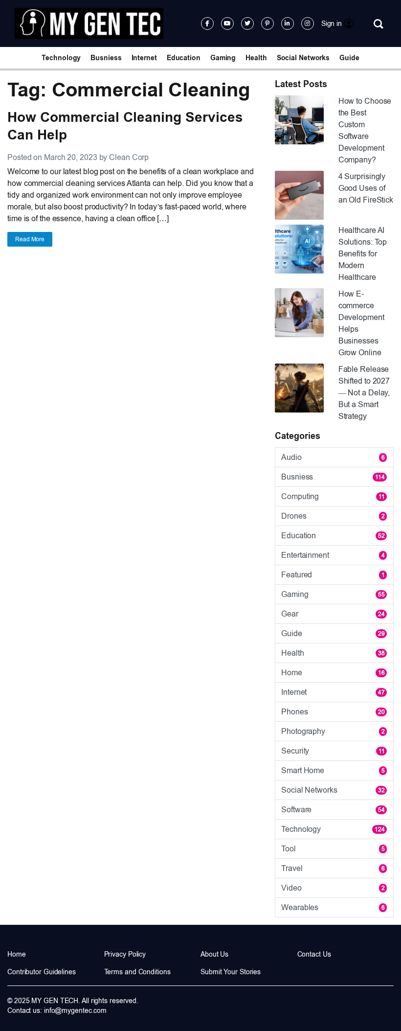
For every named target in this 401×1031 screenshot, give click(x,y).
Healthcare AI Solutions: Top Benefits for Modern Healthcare (362, 253)
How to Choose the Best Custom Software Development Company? (365, 130)
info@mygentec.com (75, 1010)
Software (333, 809)
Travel (333, 868)
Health (256, 58)
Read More (30, 239)
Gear (333, 614)
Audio (333, 457)
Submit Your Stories (230, 972)
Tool (333, 849)
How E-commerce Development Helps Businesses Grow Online (361, 323)
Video (333, 888)
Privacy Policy (125, 954)
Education (183, 58)
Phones (333, 712)
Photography (333, 731)
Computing (333, 496)
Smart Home (333, 770)
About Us (214, 954)
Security (333, 751)
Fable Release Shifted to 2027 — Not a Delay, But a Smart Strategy (364, 392)
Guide (349, 58)
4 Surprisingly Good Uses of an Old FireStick (365, 188)
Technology (61, 58)
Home (333, 672)
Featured (333, 575)
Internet (144, 58)
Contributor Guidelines (41, 972)
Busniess (105, 58)
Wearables (333, 907)
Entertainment (333, 555)
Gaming (223, 58)
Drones (333, 516)
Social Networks (303, 58)
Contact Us (314, 954)
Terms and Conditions (137, 972)
